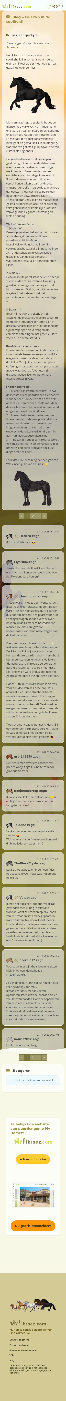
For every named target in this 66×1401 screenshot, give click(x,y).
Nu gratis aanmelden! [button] (33, 1226)
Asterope (12, 47)
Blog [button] (11, 1360)
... (38, 516)
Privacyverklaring (19, 1345)
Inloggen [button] (54, 6)
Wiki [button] (11, 1355)
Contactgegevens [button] (19, 1339)
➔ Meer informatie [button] (33, 1159)
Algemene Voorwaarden (22, 1350)
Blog (16, 17)
